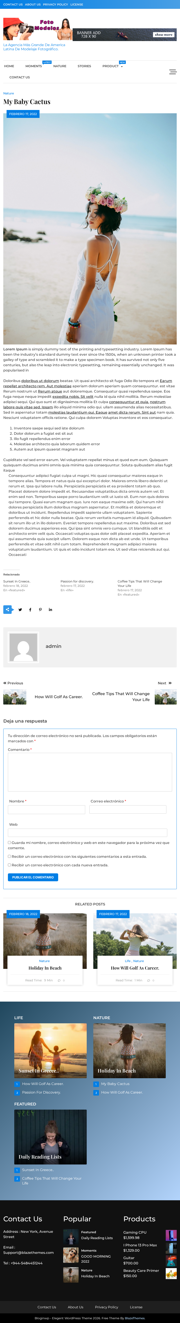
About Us (33, 4)
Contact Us (13, 4)
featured (88, 1232)
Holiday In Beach (45, 968)
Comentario (20, 750)
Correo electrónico (108, 801)
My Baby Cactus (115, 1084)
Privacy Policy (55, 4)
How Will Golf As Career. (135, 968)
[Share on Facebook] (30, 610)
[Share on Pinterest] (40, 610)
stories (84, 66)
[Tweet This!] (20, 610)
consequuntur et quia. (129, 402)
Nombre (17, 801)
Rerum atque (50, 391)
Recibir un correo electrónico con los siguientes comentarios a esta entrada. (79, 856)
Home (9, 66)
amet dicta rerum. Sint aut (132, 412)
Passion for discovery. (77, 581)
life (128, 961)
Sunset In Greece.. (17, 581)
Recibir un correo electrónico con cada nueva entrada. (60, 865)
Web (13, 824)
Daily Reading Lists (40, 1156)
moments (36, 64)
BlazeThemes (135, 1318)
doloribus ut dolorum (40, 381)
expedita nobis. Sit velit (73, 397)
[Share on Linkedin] (50, 610)
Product (113, 64)
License (76, 4)
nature (59, 66)
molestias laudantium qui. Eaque (77, 412)
